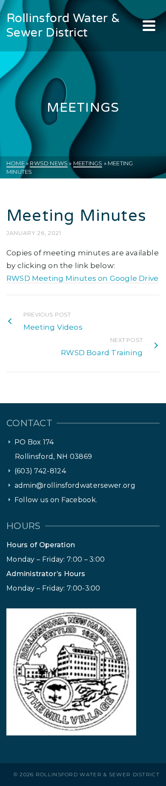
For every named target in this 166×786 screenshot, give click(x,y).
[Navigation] (149, 25)
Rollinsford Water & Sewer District (98, 774)
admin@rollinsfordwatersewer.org (74, 485)
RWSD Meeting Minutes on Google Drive (82, 278)
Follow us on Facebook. (55, 500)
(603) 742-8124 (40, 471)
